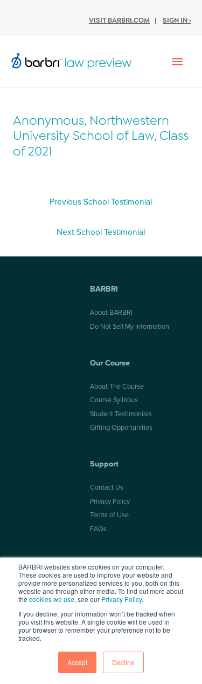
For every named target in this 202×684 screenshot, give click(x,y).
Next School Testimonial (101, 232)
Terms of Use (109, 515)
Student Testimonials (121, 414)
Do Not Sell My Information (129, 326)
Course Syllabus (114, 400)
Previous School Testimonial (101, 202)
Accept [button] (77, 662)
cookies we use (51, 599)
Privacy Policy (121, 599)
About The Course (117, 386)
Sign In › (177, 20)
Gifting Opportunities (121, 427)
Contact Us (106, 487)
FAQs (98, 529)
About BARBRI (111, 312)
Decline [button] (123, 662)
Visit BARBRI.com (119, 20)
